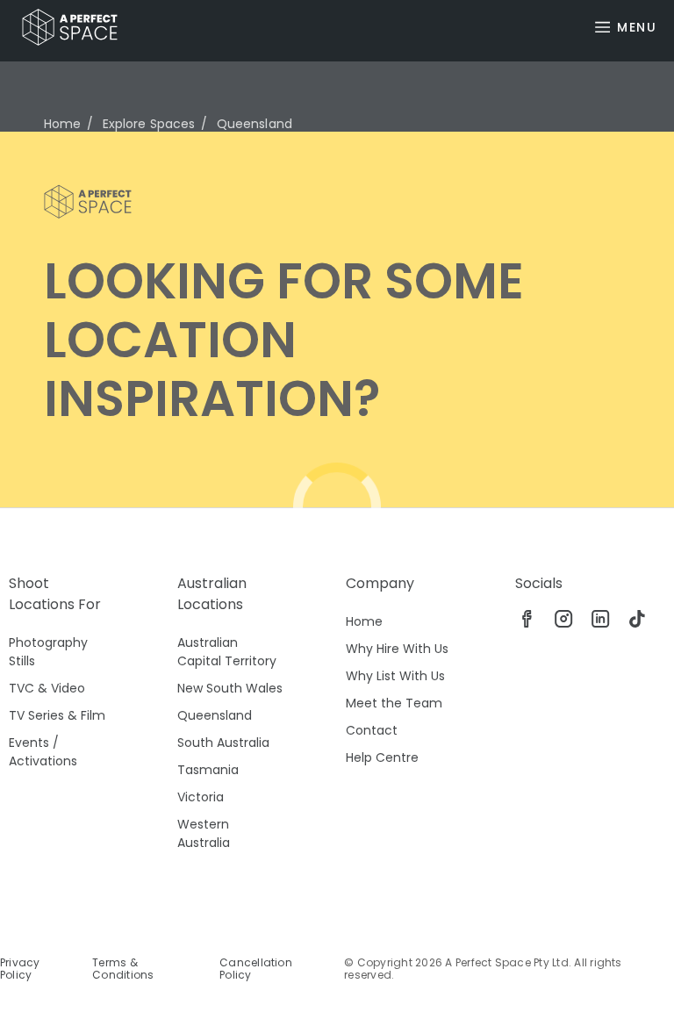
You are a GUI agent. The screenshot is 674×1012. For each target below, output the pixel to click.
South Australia (223, 742)
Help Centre (382, 757)
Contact (372, 730)
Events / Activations (43, 752)
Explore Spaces (149, 124)
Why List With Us (395, 676)
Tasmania (208, 770)
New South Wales (230, 688)
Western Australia (203, 833)
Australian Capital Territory (226, 652)
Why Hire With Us (397, 648)
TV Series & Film (57, 715)
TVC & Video (47, 688)
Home (63, 124)
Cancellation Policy (255, 969)
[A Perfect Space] (63, 27)
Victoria (200, 797)
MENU (636, 27)
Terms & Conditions (123, 969)
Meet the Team (394, 703)
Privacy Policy (20, 969)
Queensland (214, 715)
